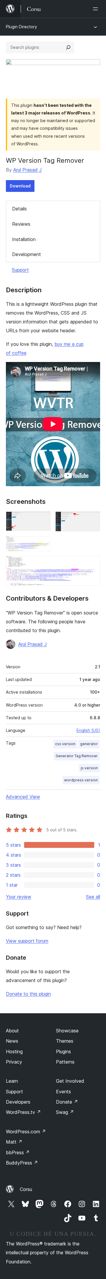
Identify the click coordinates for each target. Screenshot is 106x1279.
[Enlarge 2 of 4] (92, 519)
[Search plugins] (68, 47)
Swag (65, 1112)
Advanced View (23, 797)
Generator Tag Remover (77, 756)
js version (89, 768)
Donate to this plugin (28, 994)
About (12, 1031)
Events (63, 1091)
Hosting (14, 1051)
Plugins (63, 1051)
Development (26, 254)
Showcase (67, 1031)
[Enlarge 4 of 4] (92, 564)
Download (20, 185)
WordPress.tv (23, 1112)
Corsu (26, 1189)
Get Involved (70, 1081)
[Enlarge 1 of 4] (43, 519)
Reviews (21, 224)
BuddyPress (22, 1163)
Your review (18, 897)
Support (20, 270)
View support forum (27, 941)
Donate (67, 1102)
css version (65, 744)
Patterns (65, 1062)
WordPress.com (26, 1132)
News (12, 1041)
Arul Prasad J (27, 170)
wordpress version (81, 780)
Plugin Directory (21, 26)
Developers (18, 1102)
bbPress (18, 1152)
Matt (14, 1142)
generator (89, 744)
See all (93, 897)
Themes (64, 1041)
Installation (24, 239)
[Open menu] (96, 9)
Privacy (14, 1062)
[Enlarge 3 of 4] (43, 544)
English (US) (88, 730)
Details (19, 209)
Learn (12, 1081)
